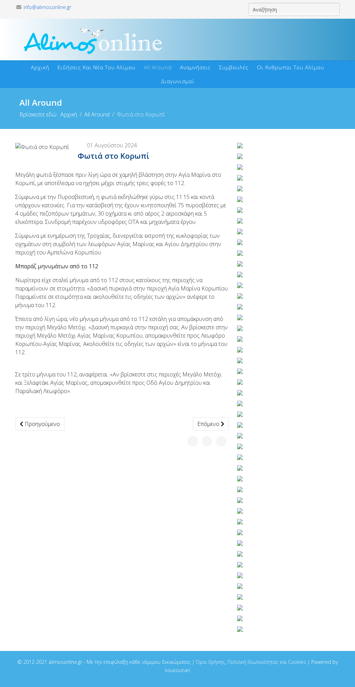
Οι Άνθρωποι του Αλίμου (290, 67)
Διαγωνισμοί (177, 81)
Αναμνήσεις (195, 67)
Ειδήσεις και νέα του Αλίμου (97, 67)
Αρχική (40, 67)
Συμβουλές (234, 67)
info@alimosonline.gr (47, 7)
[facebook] (82, 7)
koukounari (177, 670)
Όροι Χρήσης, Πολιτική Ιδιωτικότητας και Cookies (251, 662)
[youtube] (94, 7)
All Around (158, 67)
